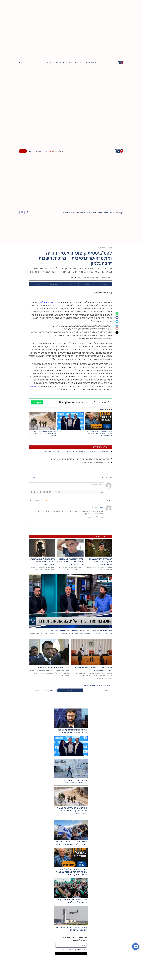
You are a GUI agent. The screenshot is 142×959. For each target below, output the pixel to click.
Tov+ (70, 284)
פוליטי (81, 63)
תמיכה (104, 284)
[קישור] (56, 492)
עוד (47, 63)
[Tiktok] (25, 213)
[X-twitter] (22, 213)
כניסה (31, 477)
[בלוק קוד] (53, 492)
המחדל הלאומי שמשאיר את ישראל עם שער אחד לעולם (71, 929)
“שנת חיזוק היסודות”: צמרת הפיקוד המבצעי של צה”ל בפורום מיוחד (100, 562)
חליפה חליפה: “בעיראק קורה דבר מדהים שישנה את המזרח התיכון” (72, 731)
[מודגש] (31, 492)
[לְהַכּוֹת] (40, 492)
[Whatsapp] (19, 212)
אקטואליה (93, 63)
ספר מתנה (53, 284)
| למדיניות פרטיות (69, 949)
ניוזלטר (87, 284)
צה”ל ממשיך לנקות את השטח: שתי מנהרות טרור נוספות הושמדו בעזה (42, 562)
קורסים (52, 63)
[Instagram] (22, 212)
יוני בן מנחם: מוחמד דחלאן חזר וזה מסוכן (52, 667)
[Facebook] (27, 212)
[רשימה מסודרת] (43, 492)
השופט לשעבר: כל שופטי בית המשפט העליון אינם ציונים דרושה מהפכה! (93, 669)
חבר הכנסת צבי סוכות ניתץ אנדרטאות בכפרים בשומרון (89, 462)
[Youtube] (25, 212)
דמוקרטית (34, 386)
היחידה (37, 284)
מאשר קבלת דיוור (44, 690)
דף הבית (109, 248)
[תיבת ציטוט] (50, 492)
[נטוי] (34, 492)
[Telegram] (19, 213)
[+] (62, 492)
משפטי (76, 63)
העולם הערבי (63, 63)
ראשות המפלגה (47, 302)
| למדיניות (37, 690)
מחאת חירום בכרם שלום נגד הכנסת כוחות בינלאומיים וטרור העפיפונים (71, 843)
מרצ (73, 302)
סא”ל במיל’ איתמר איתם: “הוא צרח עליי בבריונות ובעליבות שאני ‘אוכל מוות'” (80, 630)
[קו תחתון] (37, 492)
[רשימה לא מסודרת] (46, 492)
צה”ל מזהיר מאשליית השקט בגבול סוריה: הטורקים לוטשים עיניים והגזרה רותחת (42, 433)
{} (59, 492)
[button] (20, 63)
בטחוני (87, 63)
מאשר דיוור (74, 949)
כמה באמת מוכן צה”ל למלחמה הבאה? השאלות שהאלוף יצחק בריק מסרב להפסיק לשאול (98, 433)
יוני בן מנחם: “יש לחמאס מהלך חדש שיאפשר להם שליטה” (71, 901)
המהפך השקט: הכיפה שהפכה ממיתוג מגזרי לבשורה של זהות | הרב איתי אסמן (70, 562)
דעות (57, 63)
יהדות (70, 63)
